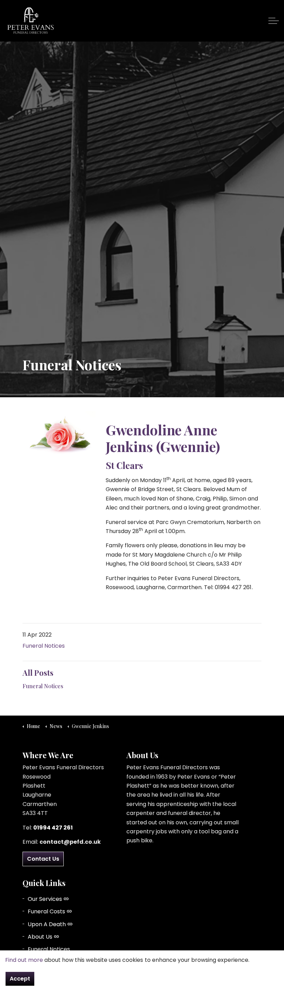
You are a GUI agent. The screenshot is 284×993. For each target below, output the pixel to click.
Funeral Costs (46, 911)
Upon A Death (47, 924)
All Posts (38, 672)
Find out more (24, 960)
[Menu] (273, 21)
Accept (20, 979)
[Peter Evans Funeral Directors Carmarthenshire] (30, 20)
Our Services (45, 899)
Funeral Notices (44, 646)
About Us (40, 937)
